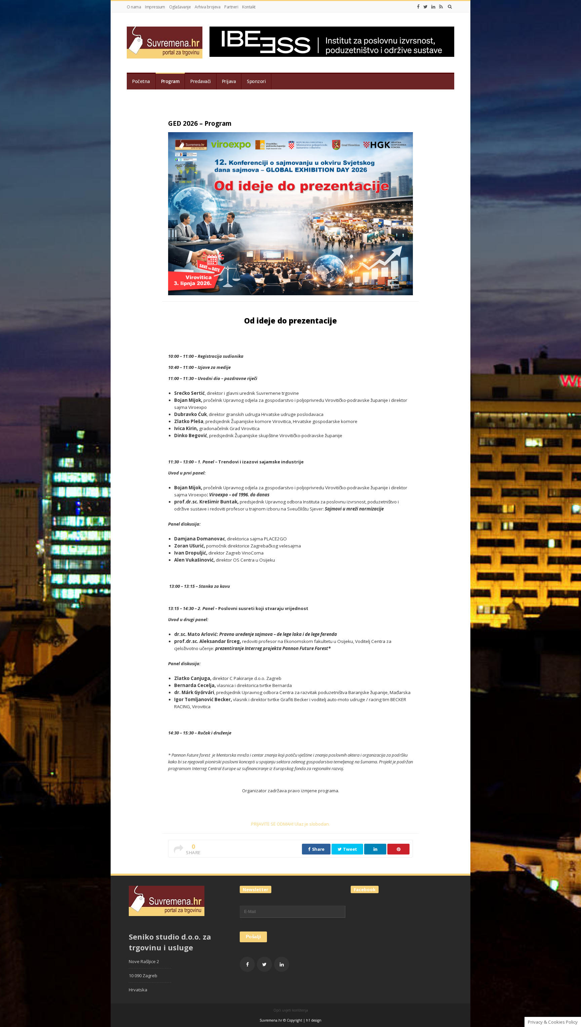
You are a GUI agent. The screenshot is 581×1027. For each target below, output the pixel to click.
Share (317, 849)
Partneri (231, 7)
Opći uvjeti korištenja (290, 1010)
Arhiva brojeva (207, 7)
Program (170, 81)
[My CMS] (164, 43)
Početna (141, 81)
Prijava (229, 81)
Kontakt (249, 7)
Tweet (349, 849)
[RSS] (441, 7)
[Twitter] (425, 7)
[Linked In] (433, 7)
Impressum (155, 7)
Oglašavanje (180, 7)
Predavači (200, 81)
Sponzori (256, 81)
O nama (134, 7)
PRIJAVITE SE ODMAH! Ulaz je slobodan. (290, 824)
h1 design (313, 1020)
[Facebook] (418, 7)
